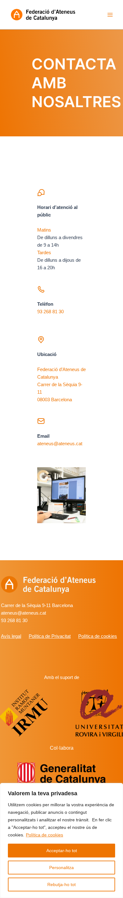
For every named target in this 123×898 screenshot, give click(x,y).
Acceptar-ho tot (61, 850)
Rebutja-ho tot (61, 884)
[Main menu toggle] (110, 14)
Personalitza (61, 867)
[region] (61, 840)
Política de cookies (44, 834)
